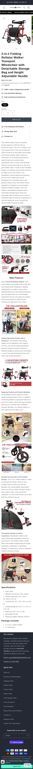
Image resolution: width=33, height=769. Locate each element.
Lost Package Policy (10, 698)
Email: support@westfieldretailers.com (17, 657)
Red (4, 105)
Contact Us (7, 715)
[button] (4, 8)
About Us (7, 672)
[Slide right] (21, 48)
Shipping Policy (8, 681)
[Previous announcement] (3, 2)
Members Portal (9, 719)
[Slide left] (12, 48)
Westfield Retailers (11, 756)
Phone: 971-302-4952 (11, 661)
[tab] (16, 587)
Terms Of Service (9, 702)
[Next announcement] (29, 2)
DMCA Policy (8, 693)
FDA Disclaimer (9, 706)
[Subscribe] (27, 735)
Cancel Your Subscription (12, 723)
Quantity (4, 109)
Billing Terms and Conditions (13, 710)
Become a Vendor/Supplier (12, 676)
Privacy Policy (8, 689)
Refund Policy (8, 685)
